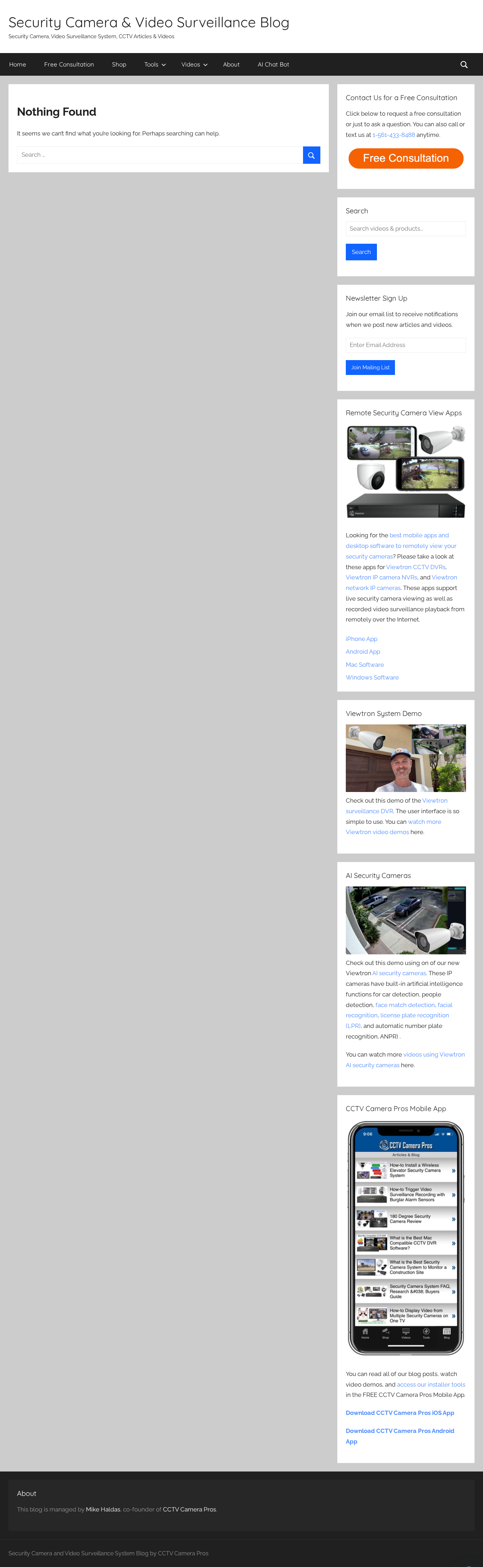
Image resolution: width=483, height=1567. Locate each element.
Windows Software (372, 677)
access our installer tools (431, 1384)
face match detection (405, 1004)
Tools (151, 64)
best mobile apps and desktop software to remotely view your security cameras (401, 546)
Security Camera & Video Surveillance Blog (149, 22)
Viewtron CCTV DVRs (416, 567)
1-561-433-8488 (394, 134)
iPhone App (361, 638)
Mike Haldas (103, 1509)
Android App (363, 651)
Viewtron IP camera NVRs (381, 577)
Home (17, 64)
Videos (190, 64)
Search (361, 251)
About (231, 64)
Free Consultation (69, 64)
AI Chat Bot (273, 64)
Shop (119, 64)
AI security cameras (399, 973)
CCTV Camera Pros (189, 1509)
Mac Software (365, 664)
